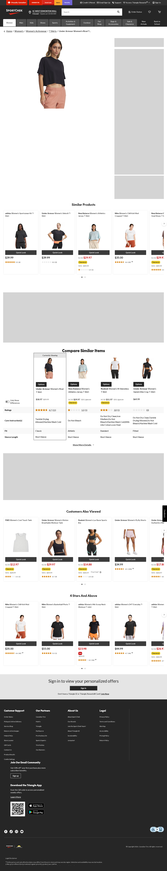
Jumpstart (71, 740)
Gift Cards (7, 745)
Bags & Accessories (113, 22)
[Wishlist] (149, 12)
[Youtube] (21, 831)
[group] (91, 262)
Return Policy (104, 740)
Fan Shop (99, 22)
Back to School (157, 22)
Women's (19, 31)
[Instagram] (16, 831)
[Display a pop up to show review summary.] (132, 262)
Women (9, 23)
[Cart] (159, 12)
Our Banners (40, 750)
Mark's (38, 722)
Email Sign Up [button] (104, 2)
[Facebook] (5, 831)
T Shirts (53, 31)
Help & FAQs (8, 736)
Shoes (42, 23)
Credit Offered (89, 2)
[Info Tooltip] (100, 572)
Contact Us (8, 750)
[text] (21, 262)
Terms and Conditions (107, 722)
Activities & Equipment (70, 22)
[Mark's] (58, 2)
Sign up (16, 776)
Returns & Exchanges (11, 731)
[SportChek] (48, 2)
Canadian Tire (41, 717)
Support (118, 2)
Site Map (102, 726)
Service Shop (8, 726)
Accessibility (104, 731)
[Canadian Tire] (35, 2)
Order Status (136, 12)
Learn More (15, 797)
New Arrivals (144, 22)
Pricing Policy (104, 736)
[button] (118, 12)
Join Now (105, 694)
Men (21, 23)
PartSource (40, 731)
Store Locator (9, 740)
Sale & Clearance (130, 22)
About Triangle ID (74, 731)
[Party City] (67, 2)
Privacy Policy (104, 717)
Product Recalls (9, 755)
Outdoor (87, 23)
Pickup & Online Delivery (12, 722)
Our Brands (72, 722)
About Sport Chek (74, 717)
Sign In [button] (158, 2)
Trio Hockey (40, 745)
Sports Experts (41, 740)
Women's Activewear (36, 31)
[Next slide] (164, 223)
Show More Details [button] (82, 445)
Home (9, 31)
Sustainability (72, 736)
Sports (55, 23)
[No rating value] (139, 410)
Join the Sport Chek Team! (77, 726)
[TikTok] (11, 831)
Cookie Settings (9, 759)
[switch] (9, 402)
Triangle (38, 726)
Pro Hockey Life (41, 736)
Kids (32, 23)
